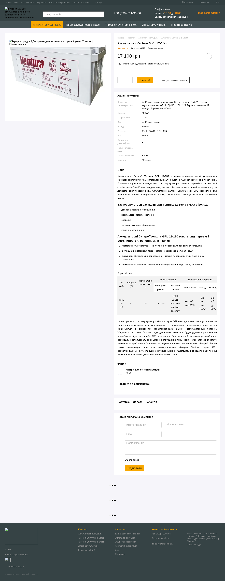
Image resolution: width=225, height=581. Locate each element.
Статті (76, 2)
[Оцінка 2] (150, 460)
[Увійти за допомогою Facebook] (189, 424)
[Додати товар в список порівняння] (199, 56)
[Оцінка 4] (160, 460)
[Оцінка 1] (144, 460)
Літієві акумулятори (154, 24)
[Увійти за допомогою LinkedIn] (199, 424)
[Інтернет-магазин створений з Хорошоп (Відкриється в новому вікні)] (21, 577)
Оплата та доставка (14, 2)
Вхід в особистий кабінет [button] (127, 533)
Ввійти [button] (126, 64)
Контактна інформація (59, 2)
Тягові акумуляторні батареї (83, 24)
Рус (100, 2)
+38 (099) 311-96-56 (127, 13)
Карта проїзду (194, 545)
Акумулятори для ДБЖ (47, 24)
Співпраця (86, 2)
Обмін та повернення (36, 2)
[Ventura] (56, 43)
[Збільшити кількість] (130, 80)
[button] (120, 64)
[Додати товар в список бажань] (209, 56)
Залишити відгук (155, 48)
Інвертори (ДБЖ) (181, 24)
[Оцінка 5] (165, 460)
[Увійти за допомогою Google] (194, 424)
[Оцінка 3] (155, 460)
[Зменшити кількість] (120, 80)
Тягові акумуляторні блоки (121, 24)
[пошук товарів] (101, 14)
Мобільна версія (16, 567)
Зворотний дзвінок (160, 538)
